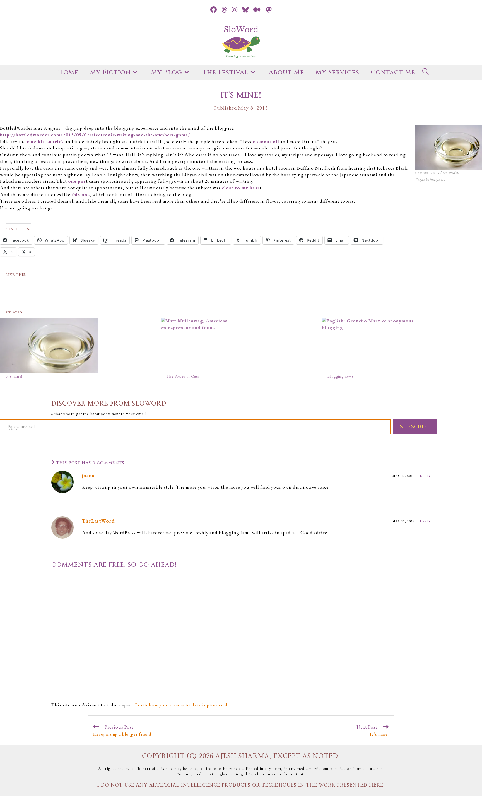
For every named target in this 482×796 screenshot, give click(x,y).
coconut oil (265, 141)
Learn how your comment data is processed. (182, 705)
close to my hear (240, 188)
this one (80, 194)
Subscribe (415, 426)
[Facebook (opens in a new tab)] (213, 9)
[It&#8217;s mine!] (77, 345)
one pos (77, 181)
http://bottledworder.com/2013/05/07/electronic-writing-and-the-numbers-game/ (95, 135)
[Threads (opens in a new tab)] (224, 9)
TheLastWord (98, 521)
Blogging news (340, 376)
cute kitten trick (45, 141)
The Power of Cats (183, 376)
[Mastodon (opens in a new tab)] (269, 9)
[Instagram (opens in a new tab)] (235, 9)
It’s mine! (14, 376)
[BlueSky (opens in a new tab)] (245, 9)
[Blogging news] (399, 345)
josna (88, 475)
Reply (425, 476)
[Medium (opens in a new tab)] (257, 9)
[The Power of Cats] (238, 345)
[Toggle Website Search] (425, 72)
